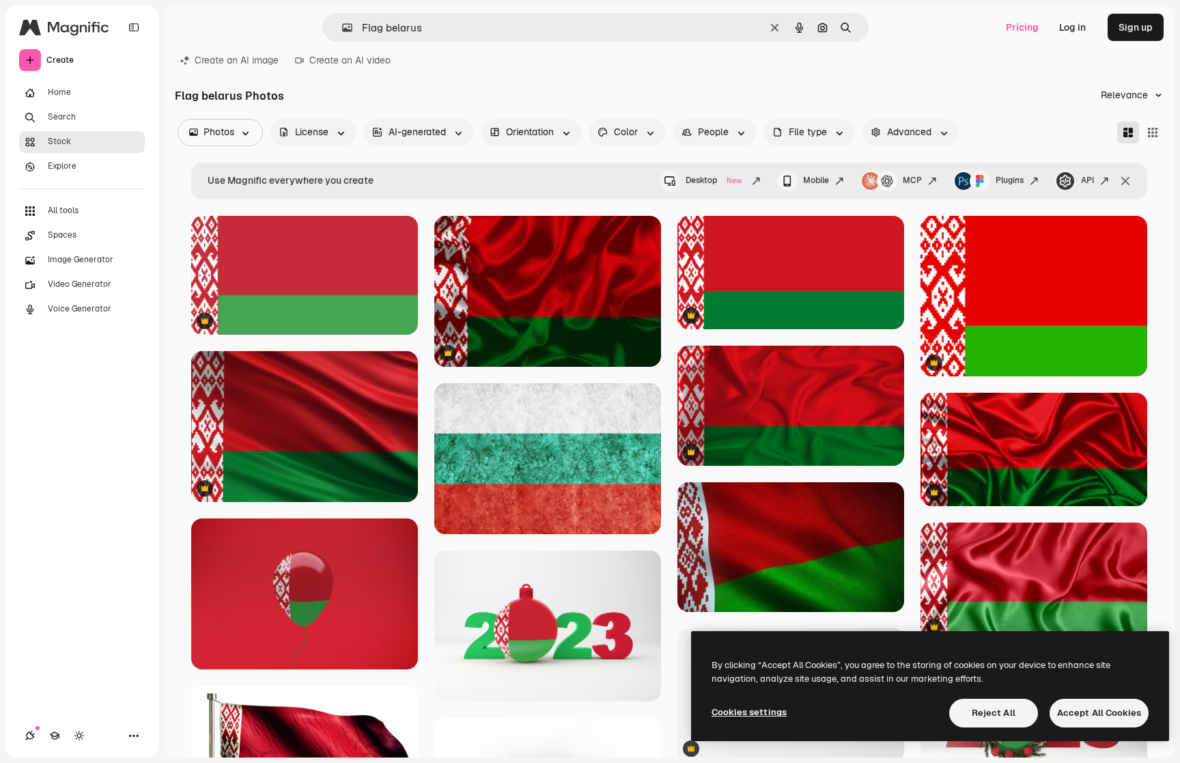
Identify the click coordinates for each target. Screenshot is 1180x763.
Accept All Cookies (1099, 713)
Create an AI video (350, 60)
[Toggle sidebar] (134, 27)
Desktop (714, 180)
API (1087, 180)
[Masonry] (1128, 132)
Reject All (993, 713)
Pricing (1022, 27)
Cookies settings (749, 712)
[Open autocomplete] (342, 28)
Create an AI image (237, 60)
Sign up (1136, 27)
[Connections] (30, 736)
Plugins (1010, 180)
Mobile (816, 180)
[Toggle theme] (79, 736)
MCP (912, 180)
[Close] (1125, 181)
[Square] (1153, 132)
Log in (1072, 27)
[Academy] (55, 736)
